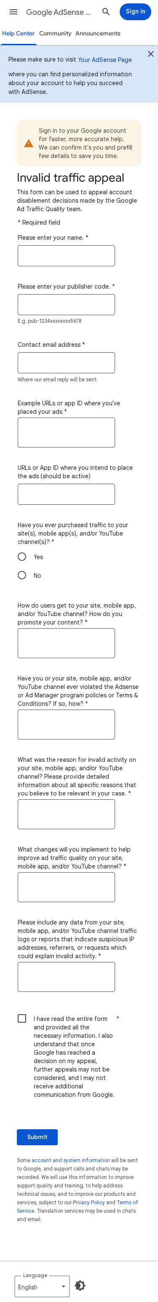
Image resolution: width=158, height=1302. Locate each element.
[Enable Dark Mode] (80, 1285)
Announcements (98, 33)
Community (55, 33)
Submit (37, 1137)
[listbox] (42, 1286)
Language (35, 1275)
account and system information (71, 1160)
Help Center (18, 33)
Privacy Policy (89, 1202)
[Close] (151, 55)
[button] (13, 12)
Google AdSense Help (60, 12)
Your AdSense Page (105, 60)
